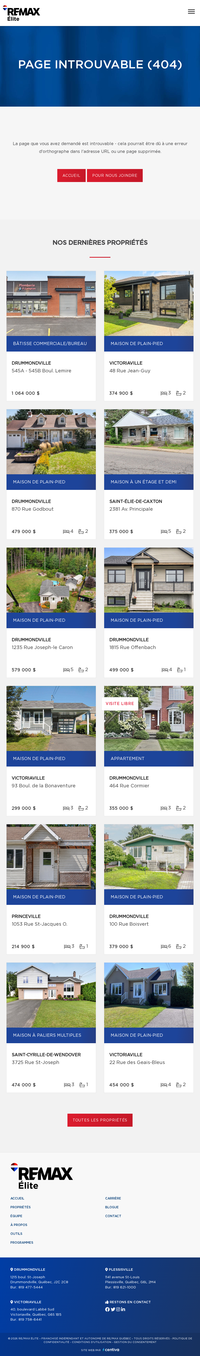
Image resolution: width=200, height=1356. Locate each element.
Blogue (112, 1207)
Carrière (113, 1198)
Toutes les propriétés (100, 1120)
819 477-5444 (30, 1287)
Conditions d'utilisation (91, 1342)
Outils (16, 1233)
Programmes (21, 1242)
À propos (18, 1225)
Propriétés (20, 1207)
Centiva (111, 1349)
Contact (113, 1216)
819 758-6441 (30, 1319)
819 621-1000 (124, 1287)
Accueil (71, 176)
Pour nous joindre (115, 176)
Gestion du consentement (135, 1342)
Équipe (16, 1216)
